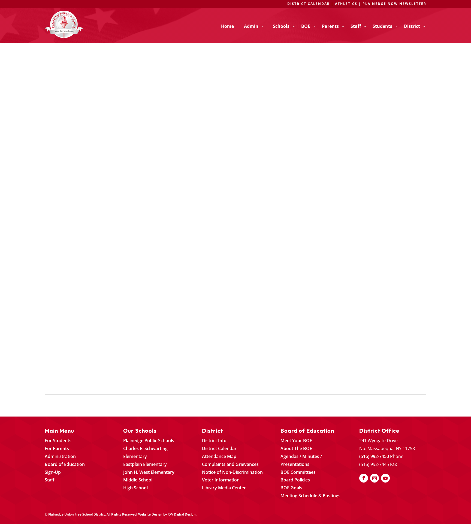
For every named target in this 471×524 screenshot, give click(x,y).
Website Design (150, 514)
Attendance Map (219, 456)
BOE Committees (298, 472)
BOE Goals (291, 488)
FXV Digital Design (182, 514)
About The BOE (296, 448)
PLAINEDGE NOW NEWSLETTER (394, 3)
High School (135, 488)
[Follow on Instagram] (374, 478)
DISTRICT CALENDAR (308, 3)
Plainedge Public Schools (148, 441)
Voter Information (221, 480)
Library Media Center (224, 488)
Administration (60, 456)
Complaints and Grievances (230, 464)
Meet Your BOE (296, 441)
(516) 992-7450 (374, 456)
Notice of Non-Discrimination (232, 472)
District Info (214, 441)
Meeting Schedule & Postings (310, 496)
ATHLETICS (347, 3)
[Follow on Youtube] (385, 478)
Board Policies (295, 480)
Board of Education (65, 464)
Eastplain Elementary (145, 464)
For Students (58, 441)
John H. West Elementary (148, 472)
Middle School (137, 480)
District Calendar (219, 448)
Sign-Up (53, 472)
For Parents (57, 448)
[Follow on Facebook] (363, 478)
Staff (50, 480)
